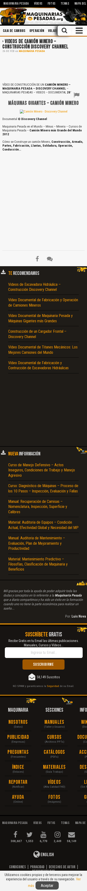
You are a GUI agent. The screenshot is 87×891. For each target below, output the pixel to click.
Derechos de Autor (62, 867)
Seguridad (53, 686)
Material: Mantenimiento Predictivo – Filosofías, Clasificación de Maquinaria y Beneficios (38, 564)
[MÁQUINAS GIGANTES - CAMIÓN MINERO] (43, 111)
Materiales (54, 767)
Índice (18, 767)
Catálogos (54, 752)
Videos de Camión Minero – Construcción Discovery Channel (35, 44)
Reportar (18, 782)
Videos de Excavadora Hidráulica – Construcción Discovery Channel (34, 287)
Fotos (54, 797)
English (47, 855)
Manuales (54, 722)
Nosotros (18, 722)
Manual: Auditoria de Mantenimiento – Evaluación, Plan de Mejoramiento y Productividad (36, 543)
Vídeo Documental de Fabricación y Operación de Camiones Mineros (43, 302)
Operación (36, 31)
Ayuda (18, 797)
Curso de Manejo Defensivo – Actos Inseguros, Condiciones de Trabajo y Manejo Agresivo (41, 470)
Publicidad (18, 737)
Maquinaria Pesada (32, 51)
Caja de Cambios (14, 31)
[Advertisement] (43, 67)
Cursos (54, 737)
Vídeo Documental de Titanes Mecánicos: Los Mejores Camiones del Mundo (43, 350)
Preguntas (18, 752)
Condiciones (17, 867)
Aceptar (47, 885)
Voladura (54, 31)
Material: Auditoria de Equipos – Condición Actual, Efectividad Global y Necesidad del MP (43, 525)
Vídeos (54, 782)
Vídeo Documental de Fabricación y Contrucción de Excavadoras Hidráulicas (38, 365)
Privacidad (37, 867)
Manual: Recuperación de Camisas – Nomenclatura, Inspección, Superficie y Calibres (37, 506)
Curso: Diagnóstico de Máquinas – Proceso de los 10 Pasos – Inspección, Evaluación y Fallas (43, 488)
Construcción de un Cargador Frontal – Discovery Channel (37, 334)
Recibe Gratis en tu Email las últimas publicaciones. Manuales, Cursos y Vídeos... (43, 643)
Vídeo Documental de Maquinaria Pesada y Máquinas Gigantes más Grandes (40, 318)
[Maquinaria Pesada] (43, 16)
